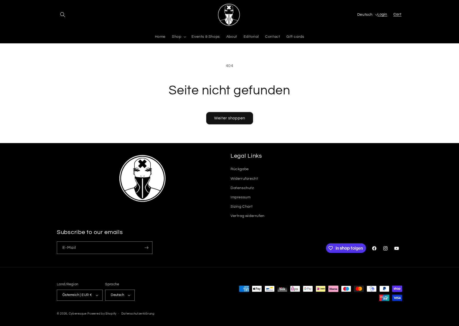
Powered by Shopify (101, 313)
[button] (63, 14)
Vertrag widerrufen (248, 216)
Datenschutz (242, 188)
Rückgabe (240, 169)
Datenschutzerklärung (138, 313)
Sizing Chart (242, 206)
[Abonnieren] (146, 247)
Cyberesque (78, 313)
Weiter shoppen (229, 118)
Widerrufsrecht (244, 179)
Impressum (240, 197)
